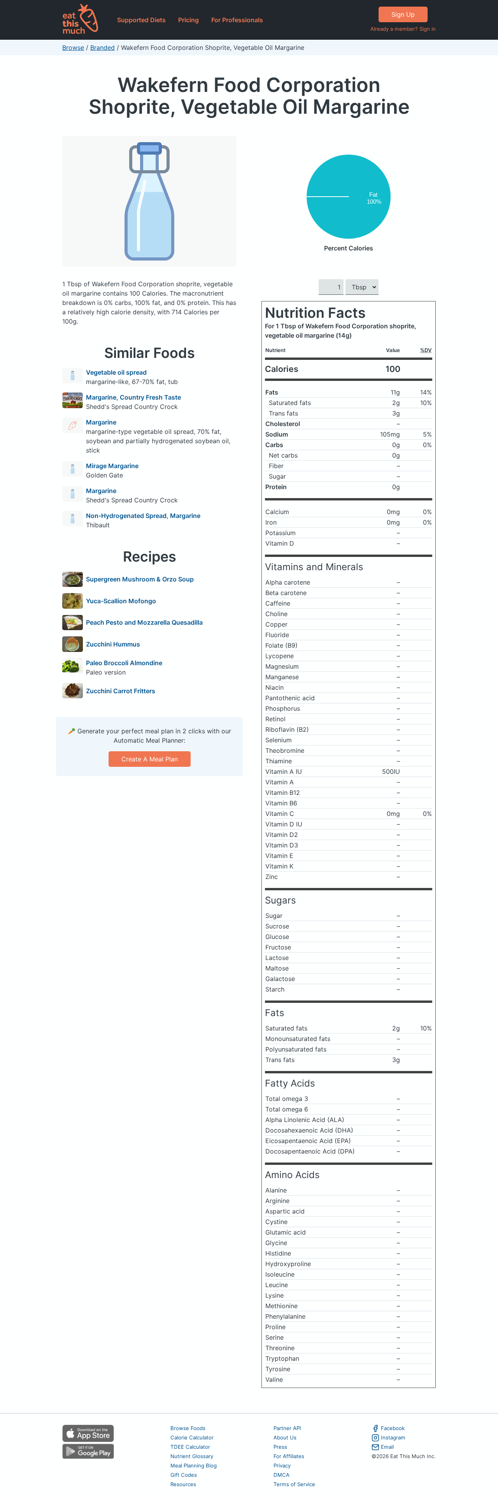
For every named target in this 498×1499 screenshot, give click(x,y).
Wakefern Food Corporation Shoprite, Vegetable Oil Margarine (249, 95)
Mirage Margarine (112, 466)
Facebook (393, 1428)
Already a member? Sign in (403, 29)
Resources (183, 1484)
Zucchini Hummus (113, 644)
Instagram (393, 1437)
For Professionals (237, 20)
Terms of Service (294, 1484)
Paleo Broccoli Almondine (124, 663)
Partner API (287, 1428)
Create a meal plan (149, 759)
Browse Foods (187, 1428)
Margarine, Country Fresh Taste (133, 397)
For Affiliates (289, 1456)
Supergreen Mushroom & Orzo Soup (140, 579)
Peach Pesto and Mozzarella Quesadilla (144, 622)
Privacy (282, 1465)
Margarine (101, 422)
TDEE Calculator (190, 1447)
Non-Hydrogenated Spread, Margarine (143, 516)
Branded (102, 47)
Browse (73, 47)
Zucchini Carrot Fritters (120, 691)
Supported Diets (141, 20)
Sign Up (403, 14)
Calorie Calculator (192, 1437)
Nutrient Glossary (191, 1456)
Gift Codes (183, 1475)
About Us (285, 1437)
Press (280, 1447)
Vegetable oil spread (116, 372)
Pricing (188, 20)
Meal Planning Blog (193, 1465)
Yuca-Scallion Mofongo (121, 601)
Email (387, 1447)
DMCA (281, 1475)
